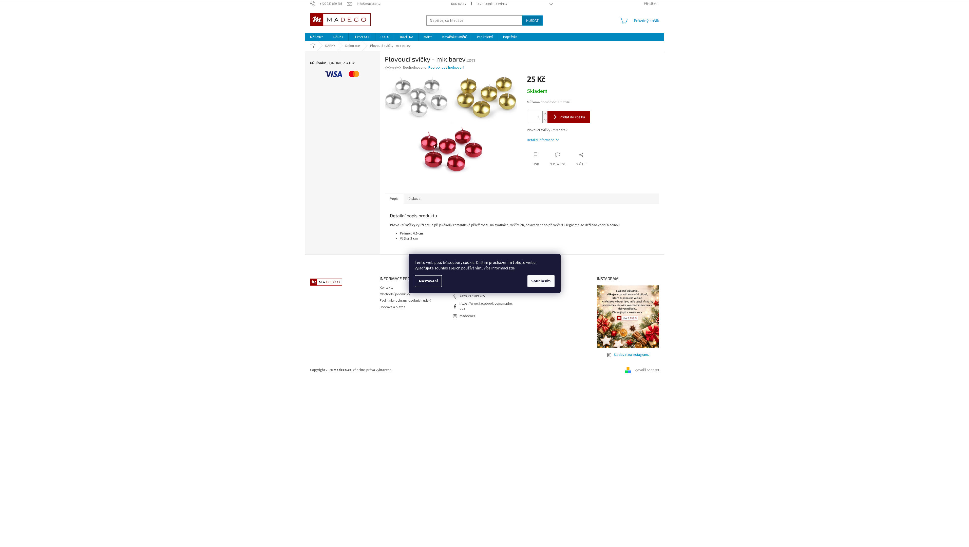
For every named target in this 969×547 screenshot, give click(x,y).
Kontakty (458, 4)
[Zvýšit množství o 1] (544, 114)
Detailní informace (540, 140)
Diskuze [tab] (415, 198)
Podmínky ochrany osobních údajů (405, 300)
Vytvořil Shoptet (647, 370)
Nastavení (428, 281)
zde (512, 268)
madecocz (468, 316)
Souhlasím (541, 281)
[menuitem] (316, 37)
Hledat (532, 20)
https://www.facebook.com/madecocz (486, 306)
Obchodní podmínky (492, 4)
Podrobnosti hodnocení (446, 67)
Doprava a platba (392, 307)
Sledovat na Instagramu (632, 354)
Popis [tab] (394, 198)
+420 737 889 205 (472, 296)
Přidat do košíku (572, 117)
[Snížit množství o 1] (544, 120)
